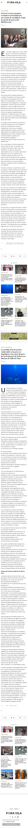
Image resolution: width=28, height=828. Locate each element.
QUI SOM (11, 808)
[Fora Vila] (14, 2)
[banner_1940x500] (14, 336)
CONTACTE (16, 808)
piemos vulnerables (13, 705)
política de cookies (10, 821)
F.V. (1, 24)
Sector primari (4, 757)
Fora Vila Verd (4, 272)
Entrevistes (18, 294)
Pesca (7, 705)
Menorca (10, 347)
